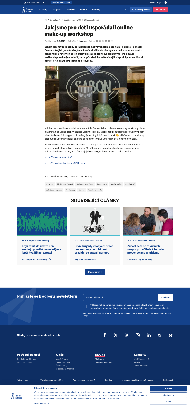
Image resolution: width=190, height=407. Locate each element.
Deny (168, 402)
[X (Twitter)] (116, 335)
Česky (152, 3)
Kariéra (83, 9)
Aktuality (43, 9)
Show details (40, 404)
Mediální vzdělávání (65, 184)
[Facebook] (105, 335)
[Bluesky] (171, 335)
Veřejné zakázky (23, 380)
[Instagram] (138, 335)
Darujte (82, 190)
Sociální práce (116, 184)
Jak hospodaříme (63, 362)
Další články (94, 272)
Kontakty (96, 9)
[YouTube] (127, 335)
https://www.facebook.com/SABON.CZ (65, 163)
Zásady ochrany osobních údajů (136, 313)
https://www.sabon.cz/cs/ (58, 157)
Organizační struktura (65, 369)
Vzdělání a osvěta (95, 190)
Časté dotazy (61, 365)
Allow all (168, 389)
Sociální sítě (130, 184)
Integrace (49, 184)
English (159, 3)
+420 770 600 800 (24, 362)
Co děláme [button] (70, 9)
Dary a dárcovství (141, 365)
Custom (166, 395)
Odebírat (165, 297)
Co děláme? (55, 20)
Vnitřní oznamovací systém (51, 380)
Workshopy (70, 190)
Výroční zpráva (62, 359)
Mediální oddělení (141, 359)
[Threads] (160, 335)
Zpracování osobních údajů (84, 380)
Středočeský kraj (91, 20)
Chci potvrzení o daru (103, 362)
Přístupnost (168, 380)
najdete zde (163, 308)
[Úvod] (46, 20)
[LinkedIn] (149, 335)
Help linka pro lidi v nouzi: (27, 359)
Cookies (108, 380)
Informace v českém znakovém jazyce (137, 380)
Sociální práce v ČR (72, 20)
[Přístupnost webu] (166, 2)
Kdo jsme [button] (56, 9)
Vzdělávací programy (54, 190)
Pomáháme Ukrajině (61, 3)
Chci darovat (100, 359)
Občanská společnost (85, 184)
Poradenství (102, 184)
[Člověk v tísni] (27, 9)
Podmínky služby (156, 313)
